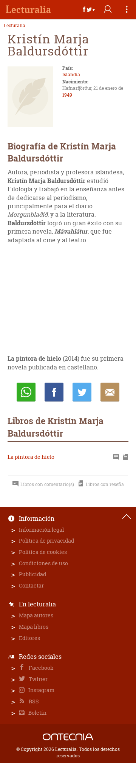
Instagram (40, 690)
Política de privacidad (46, 540)
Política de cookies (43, 551)
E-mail (109, 392)
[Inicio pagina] (126, 516)
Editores (29, 637)
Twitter (38, 679)
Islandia (71, 74)
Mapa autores (36, 615)
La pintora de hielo (31, 456)
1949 (67, 95)
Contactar (31, 585)
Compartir (54, 392)
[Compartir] (88, 9)
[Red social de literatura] (28, 9)
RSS (33, 701)
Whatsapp (26, 392)
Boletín (36, 712)
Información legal (41, 529)
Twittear (82, 392)
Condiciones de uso (43, 563)
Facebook (41, 667)
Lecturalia (14, 26)
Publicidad (32, 574)
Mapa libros (33, 626)
